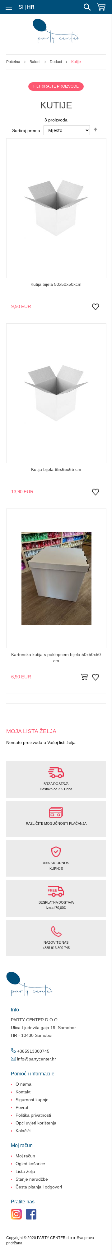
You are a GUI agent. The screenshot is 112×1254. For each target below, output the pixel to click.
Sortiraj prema (26, 130)
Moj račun (25, 1155)
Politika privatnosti (33, 1115)
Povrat (22, 1107)
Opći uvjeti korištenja (36, 1122)
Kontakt (23, 1091)
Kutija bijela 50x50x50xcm (56, 284)
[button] (95, 311)
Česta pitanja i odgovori (39, 1186)
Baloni (35, 62)
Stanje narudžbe (32, 1179)
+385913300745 (33, 1051)
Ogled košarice (30, 1163)
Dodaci (56, 62)
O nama (23, 1084)
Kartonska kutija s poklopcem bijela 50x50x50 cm (56, 657)
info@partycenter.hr (36, 1058)
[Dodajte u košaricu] (85, 677)
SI (21, 7)
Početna (13, 62)
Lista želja (25, 1171)
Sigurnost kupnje (32, 1099)
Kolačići (23, 1130)
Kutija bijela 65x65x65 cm (56, 469)
